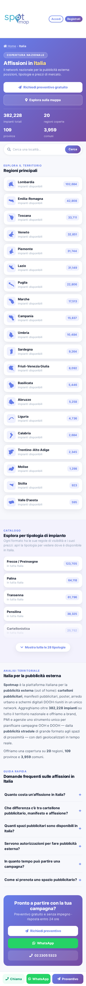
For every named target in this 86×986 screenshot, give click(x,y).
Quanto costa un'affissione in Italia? (34, 794)
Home (11, 46)
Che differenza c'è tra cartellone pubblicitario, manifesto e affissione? (36, 810)
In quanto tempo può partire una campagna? (32, 864)
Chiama (16, 979)
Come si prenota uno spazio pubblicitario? (40, 879)
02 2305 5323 (45, 955)
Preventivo (70, 979)
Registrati (73, 19)
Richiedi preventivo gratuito (45, 87)
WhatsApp (45, 943)
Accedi (56, 19)
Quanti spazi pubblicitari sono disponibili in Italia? (41, 828)
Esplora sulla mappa (45, 100)
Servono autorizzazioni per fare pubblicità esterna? (40, 846)
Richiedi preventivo (45, 931)
